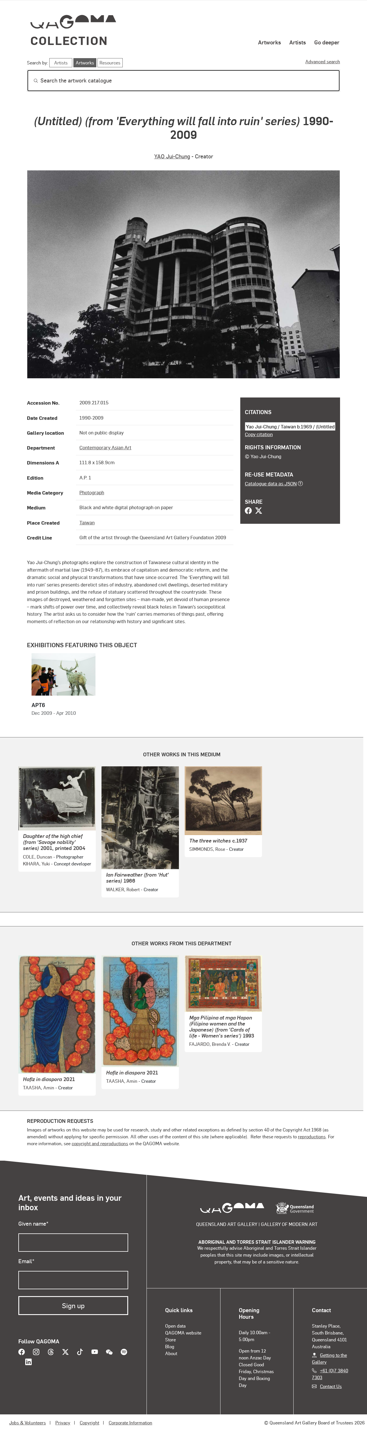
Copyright (89, 1423)
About (171, 1353)
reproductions (312, 1136)
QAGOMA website (183, 1333)
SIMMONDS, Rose (207, 849)
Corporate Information (130, 1423)
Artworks (269, 42)
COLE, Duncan (37, 857)
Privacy (62, 1423)
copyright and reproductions (100, 1143)
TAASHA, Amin (38, 1087)
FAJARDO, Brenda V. (210, 1044)
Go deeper (326, 42)
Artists (297, 42)
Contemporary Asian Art (105, 447)
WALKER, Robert (123, 889)
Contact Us (331, 1386)
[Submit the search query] (31, 81)
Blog (169, 1346)
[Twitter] (258, 511)
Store (170, 1339)
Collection (69, 40)
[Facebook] (248, 511)
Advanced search (322, 61)
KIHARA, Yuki (36, 864)
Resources (109, 63)
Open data (175, 1326)
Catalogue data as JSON (271, 483)
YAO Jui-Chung (172, 156)
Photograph (91, 492)
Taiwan (87, 522)
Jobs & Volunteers (27, 1423)
